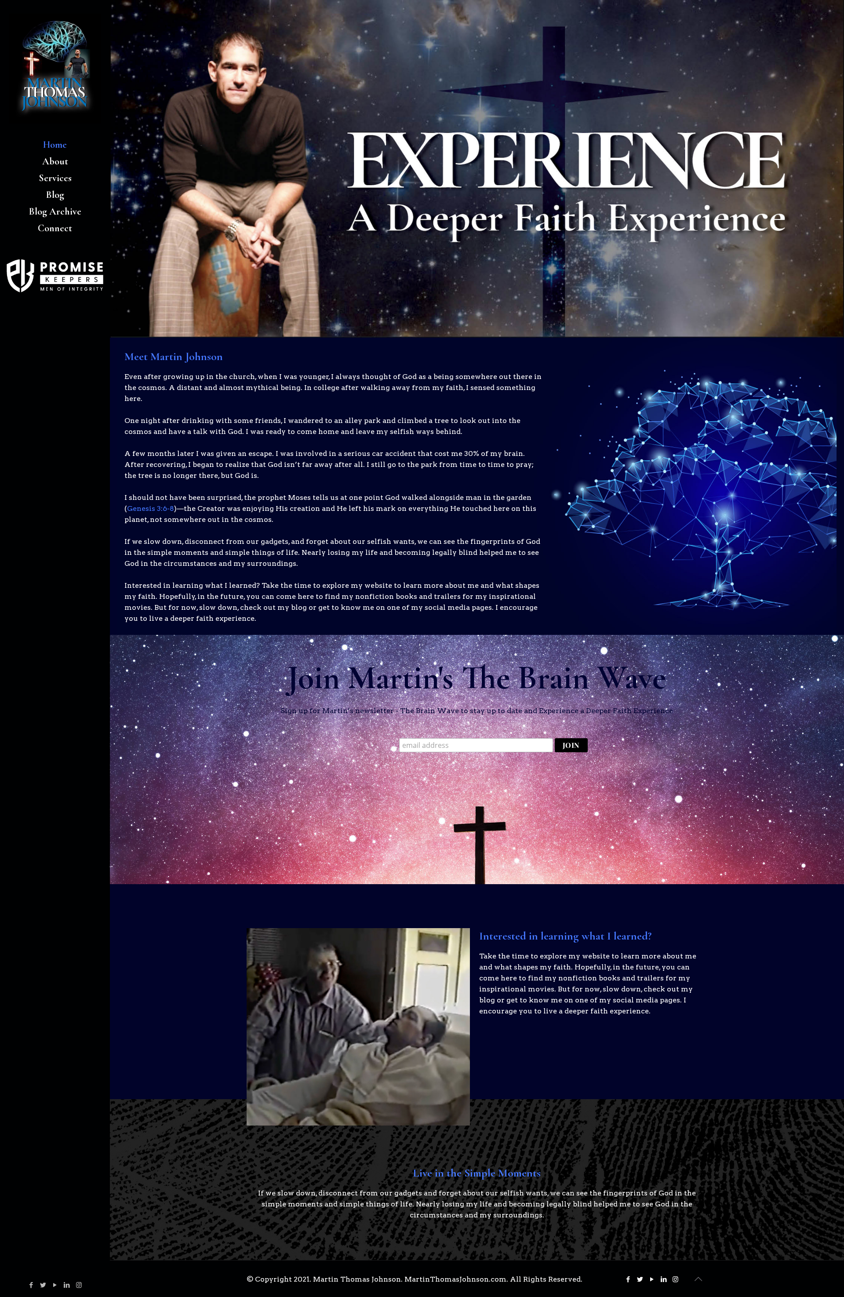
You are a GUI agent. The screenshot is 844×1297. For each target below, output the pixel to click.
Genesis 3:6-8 (150, 508)
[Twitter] (43, 1285)
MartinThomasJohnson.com (455, 1279)
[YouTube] (55, 1285)
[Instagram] (79, 1285)
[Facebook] (31, 1285)
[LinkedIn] (67, 1285)
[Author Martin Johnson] (55, 68)
